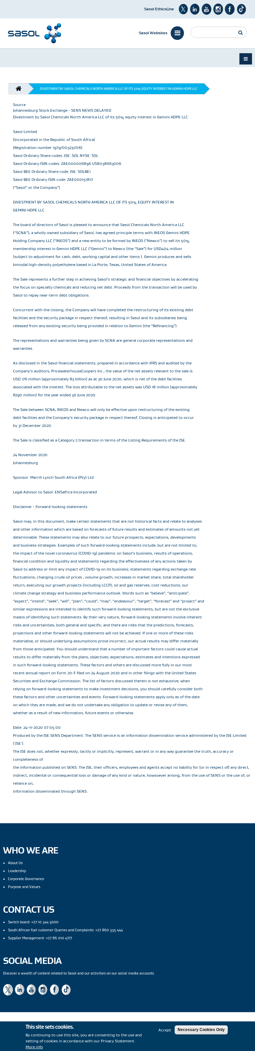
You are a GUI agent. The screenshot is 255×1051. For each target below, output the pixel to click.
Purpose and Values (24, 886)
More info (34, 1046)
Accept (164, 1029)
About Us (15, 862)
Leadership (17, 870)
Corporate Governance (26, 878)
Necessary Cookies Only (201, 1029)
